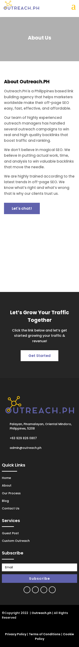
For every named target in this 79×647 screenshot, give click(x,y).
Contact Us (10, 508)
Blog (5, 501)
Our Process (11, 493)
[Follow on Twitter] (35, 589)
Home (6, 478)
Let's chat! (22, 208)
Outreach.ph (41, 613)
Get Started (39, 355)
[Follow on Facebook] (27, 589)
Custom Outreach (16, 541)
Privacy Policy (15, 634)
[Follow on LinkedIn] (52, 589)
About (6, 485)
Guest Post (10, 533)
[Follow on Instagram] (43, 589)
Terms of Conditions (44, 634)
